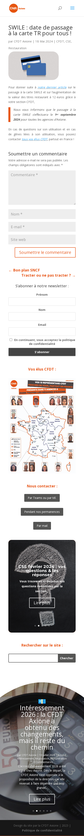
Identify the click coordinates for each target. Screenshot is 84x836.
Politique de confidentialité (42, 830)
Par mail (42, 526)
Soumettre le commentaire (45, 252)
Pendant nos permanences (42, 512)
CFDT (60, 41)
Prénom (42, 295)
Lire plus (42, 603)
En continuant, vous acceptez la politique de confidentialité (44, 342)
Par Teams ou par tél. (42, 498)
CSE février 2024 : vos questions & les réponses (42, 570)
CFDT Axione (23, 41)
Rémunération (58, 758)
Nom (42, 310)
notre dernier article (52, 87)
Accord (62, 755)
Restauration (17, 48)
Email (42, 325)
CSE (68, 41)
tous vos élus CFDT (34, 139)
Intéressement (25, 758)
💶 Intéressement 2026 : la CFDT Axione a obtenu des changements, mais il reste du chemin (42, 724)
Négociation (42, 758)
